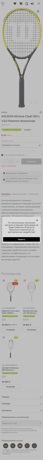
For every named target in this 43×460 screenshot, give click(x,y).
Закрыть (21, 239)
